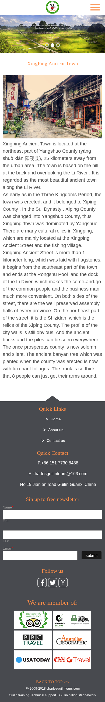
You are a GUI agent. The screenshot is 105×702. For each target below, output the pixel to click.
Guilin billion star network (77, 695)
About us (55, 430)
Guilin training (19, 695)
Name (8, 507)
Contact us (56, 440)
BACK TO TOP (49, 682)
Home (56, 419)
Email (8, 548)
